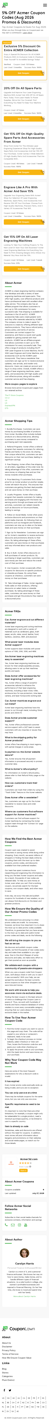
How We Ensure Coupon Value (16, 1357)
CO (43, 1402)
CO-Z (7, 398)
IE (28, 1402)
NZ (23, 1402)
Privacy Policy (9, 1350)
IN (3, 1411)
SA (13, 1411)
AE (18, 1411)
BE (8, 1402)
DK (8, 1407)
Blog (4, 1368)
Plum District (8, 1380)
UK (13, 1398)
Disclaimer (7, 1346)
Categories (7, 1376)
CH (13, 1402)
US (3, 1398)
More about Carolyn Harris (24, 1296)
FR (34, 1398)
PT (22, 1407)
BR (27, 1407)
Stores (5, 1372)
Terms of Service (10, 1354)
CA (24, 1398)
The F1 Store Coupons (14, 395)
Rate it (23, 1170)
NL (3, 1402)
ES (43, 1398)
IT (38, 1398)
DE (29, 1398)
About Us (6, 1343)
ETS (6, 408)
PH (33, 1402)
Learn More (27, 32)
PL (3, 1407)
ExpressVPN (10, 405)
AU (19, 1398)
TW (38, 1407)
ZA (8, 1411)
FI (17, 1407)
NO (32, 1407)
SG (8, 1398)
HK (43, 1407)
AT (18, 1402)
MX (38, 1402)
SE (13, 1407)
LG (6, 400)
